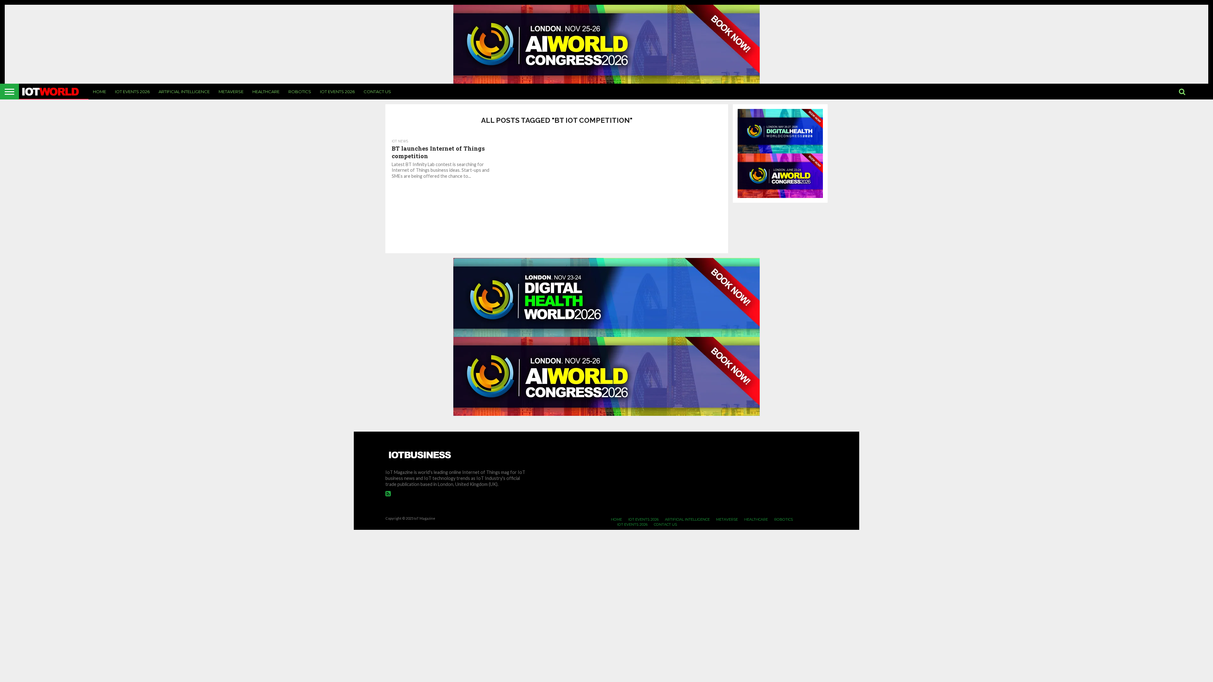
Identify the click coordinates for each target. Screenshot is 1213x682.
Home (99, 91)
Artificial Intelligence (184, 91)
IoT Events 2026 (132, 91)
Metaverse (231, 91)
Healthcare (266, 91)
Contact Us (377, 91)
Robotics (299, 91)
